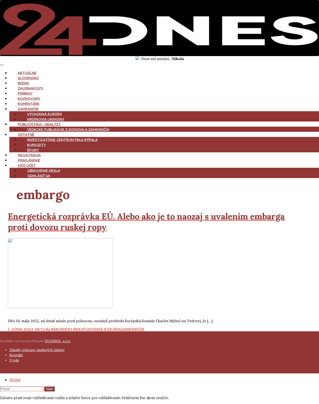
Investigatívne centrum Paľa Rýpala (62, 140)
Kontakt (16, 355)
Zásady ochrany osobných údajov (37, 349)
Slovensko (28, 78)
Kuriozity (36, 145)
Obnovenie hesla (43, 170)
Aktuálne (27, 73)
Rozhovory (29, 99)
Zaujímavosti (30, 88)
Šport (33, 150)
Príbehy (25, 93)
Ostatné (26, 134)
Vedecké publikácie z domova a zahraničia (68, 129)
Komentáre (28, 104)
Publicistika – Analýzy (39, 124)
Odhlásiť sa (38, 176)
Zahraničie (28, 109)
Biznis (23, 83)
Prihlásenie (29, 160)
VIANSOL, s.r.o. (58, 340)
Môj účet (27, 165)
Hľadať (15, 379)
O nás (14, 360)
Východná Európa (44, 114)
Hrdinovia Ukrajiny (45, 119)
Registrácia (29, 155)
